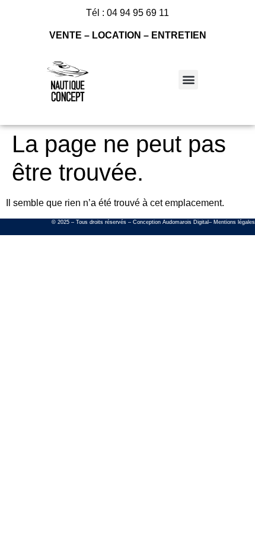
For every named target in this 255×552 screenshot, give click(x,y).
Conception (147, 222)
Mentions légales (234, 222)
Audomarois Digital (185, 222)
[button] (188, 79)
